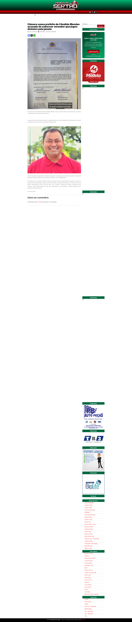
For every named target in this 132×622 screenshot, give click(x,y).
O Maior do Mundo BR (90, 572)
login (40, 202)
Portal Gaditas (88, 563)
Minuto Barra (88, 577)
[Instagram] (92, 12)
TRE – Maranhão (89, 611)
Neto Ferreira (88, 587)
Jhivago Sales (88, 507)
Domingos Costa (89, 565)
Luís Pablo (87, 591)
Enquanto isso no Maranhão (92, 538)
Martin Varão (88, 531)
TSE (86, 616)
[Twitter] (95, 12)
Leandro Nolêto (89, 505)
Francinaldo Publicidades (91, 543)
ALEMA (86, 599)
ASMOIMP (87, 512)
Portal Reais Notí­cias (90, 514)
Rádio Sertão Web (89, 536)
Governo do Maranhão (90, 606)
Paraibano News (89, 529)
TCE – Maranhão (89, 613)
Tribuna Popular (89, 541)
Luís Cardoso (88, 584)
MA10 (86, 567)
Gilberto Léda (88, 548)
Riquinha (87, 582)
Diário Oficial (88, 601)
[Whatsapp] (97, 12)
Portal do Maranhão (90, 510)
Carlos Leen (88, 575)
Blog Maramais (88, 546)
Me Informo (88, 522)
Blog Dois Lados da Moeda (92, 594)
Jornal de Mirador (89, 502)
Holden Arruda (88, 519)
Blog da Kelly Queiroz (90, 558)
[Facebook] (90, 12)
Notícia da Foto (89, 570)
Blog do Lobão (88, 534)
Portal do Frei (88, 579)
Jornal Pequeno (89, 560)
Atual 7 (86, 589)
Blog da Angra (88, 517)
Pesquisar (84, 24)
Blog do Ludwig (89, 553)
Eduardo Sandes (89, 526)
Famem (86, 604)
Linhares (87, 556)
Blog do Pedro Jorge (90, 524)
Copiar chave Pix (93, 51)
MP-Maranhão (88, 609)
